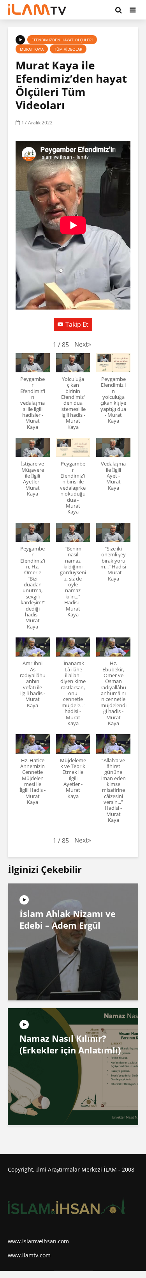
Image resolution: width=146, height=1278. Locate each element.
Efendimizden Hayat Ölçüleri (62, 39)
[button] (82, 344)
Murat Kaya (32, 49)
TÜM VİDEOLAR (68, 49)
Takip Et (76, 324)
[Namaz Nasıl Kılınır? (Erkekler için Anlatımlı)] (73, 1066)
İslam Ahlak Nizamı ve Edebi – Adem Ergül (67, 919)
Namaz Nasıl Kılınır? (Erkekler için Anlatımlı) (70, 1044)
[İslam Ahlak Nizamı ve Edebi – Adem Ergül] (73, 941)
